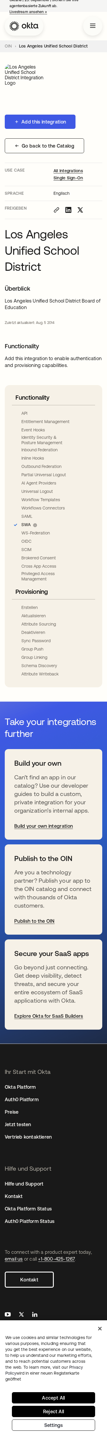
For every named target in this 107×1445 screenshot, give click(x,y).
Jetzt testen (18, 1124)
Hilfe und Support (24, 1183)
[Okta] (24, 26)
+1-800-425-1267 (56, 1259)
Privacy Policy (44, 1373)
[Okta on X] (21, 1315)
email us (14, 1259)
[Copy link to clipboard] (56, 210)
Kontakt (29, 1279)
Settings (53, 1425)
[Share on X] (80, 210)
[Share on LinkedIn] (68, 210)
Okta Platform (20, 1087)
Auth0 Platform (22, 1099)
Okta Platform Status (28, 1208)
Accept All (53, 1397)
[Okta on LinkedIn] (35, 1315)
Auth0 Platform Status (29, 1221)
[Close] (99, 1328)
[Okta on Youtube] (8, 1315)
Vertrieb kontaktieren (28, 1136)
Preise (11, 1112)
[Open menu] (92, 26)
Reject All (53, 1411)
